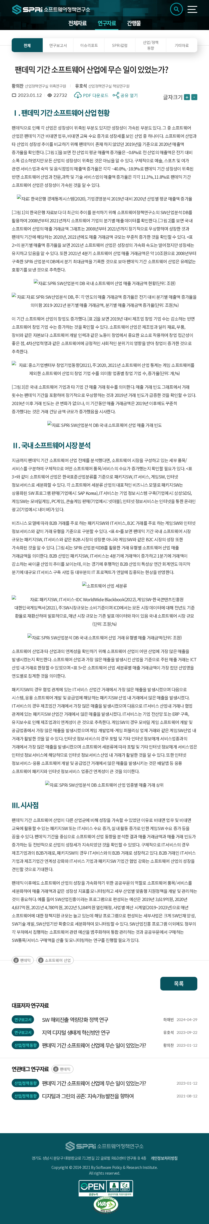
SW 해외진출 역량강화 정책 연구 (75, 1020)
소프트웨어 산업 (58, 960)
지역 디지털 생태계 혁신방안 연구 (76, 1032)
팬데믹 (25, 960)
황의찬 (17, 85)
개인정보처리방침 (164, 1158)
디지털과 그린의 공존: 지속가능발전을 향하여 (87, 1096)
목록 (179, 983)
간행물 (134, 23)
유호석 (81, 85)
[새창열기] (105, 1188)
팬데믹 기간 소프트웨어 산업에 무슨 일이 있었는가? (94, 1045)
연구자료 (107, 23)
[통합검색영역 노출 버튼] (176, 9)
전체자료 (77, 23)
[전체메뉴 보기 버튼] (192, 9)
